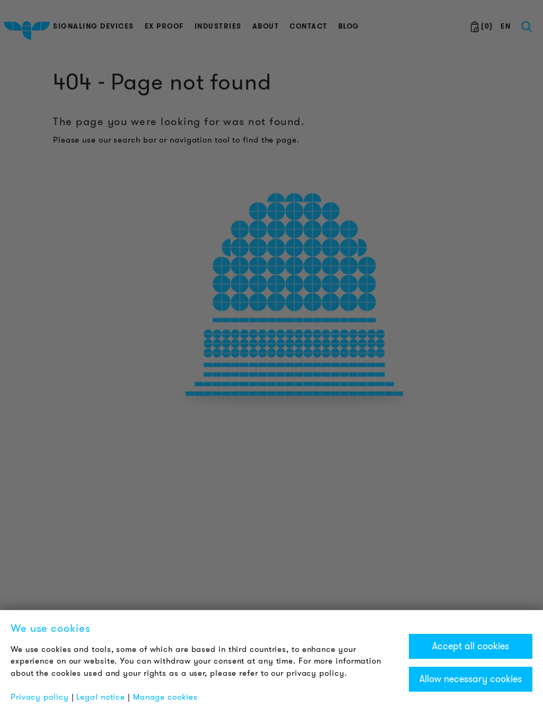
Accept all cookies (470, 646)
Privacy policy (40, 697)
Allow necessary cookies (470, 679)
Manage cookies (165, 697)
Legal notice (100, 697)
